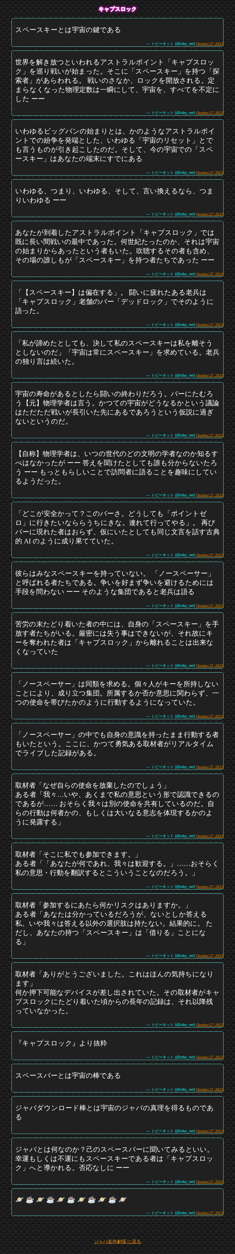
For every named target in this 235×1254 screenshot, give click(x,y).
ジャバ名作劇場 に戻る (117, 1241)
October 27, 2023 (209, 44)
